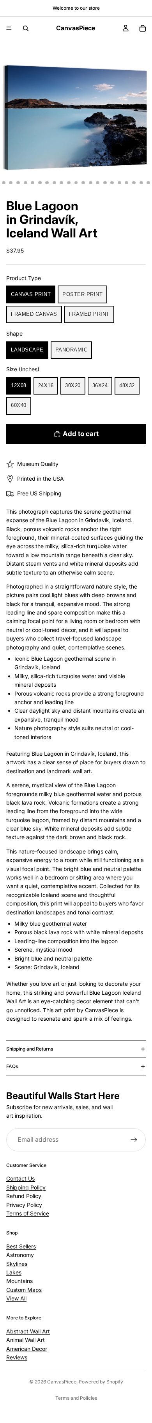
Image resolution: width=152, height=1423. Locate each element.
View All (16, 1298)
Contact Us (20, 1178)
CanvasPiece (61, 1382)
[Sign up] (134, 1140)
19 (126, 182)
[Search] (25, 28)
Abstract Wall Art (28, 1331)
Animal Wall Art (25, 1339)
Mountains (19, 1281)
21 (141, 182)
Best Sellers (21, 1246)
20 (134, 182)
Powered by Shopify (101, 1382)
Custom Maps (24, 1289)
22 (148, 182)
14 (90, 182)
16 (104, 182)
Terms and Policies (76, 1398)
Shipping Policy (26, 1187)
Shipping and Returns (29, 1049)
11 (68, 182)
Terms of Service (27, 1213)
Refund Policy (23, 1196)
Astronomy (20, 1255)
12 (76, 182)
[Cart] (142, 28)
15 (97, 182)
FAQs (12, 1066)
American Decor (26, 1348)
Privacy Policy (24, 1204)
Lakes (13, 1272)
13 (83, 182)
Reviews (16, 1357)
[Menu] (9, 28)
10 (61, 182)
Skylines (16, 1263)
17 (112, 182)
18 (119, 182)
